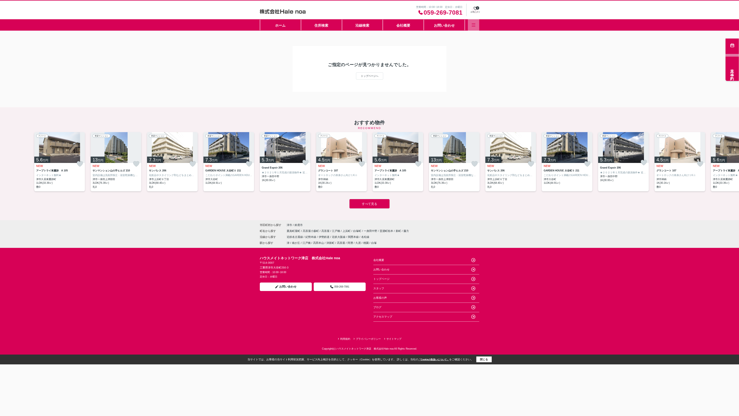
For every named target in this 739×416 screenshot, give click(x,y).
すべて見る (369, 203)
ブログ (377, 307)
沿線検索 (362, 25)
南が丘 (296, 242)
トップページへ (369, 76)
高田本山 (318, 242)
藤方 (406, 230)
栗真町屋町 (294, 230)
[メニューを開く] (473, 25)
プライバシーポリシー (368, 338)
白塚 (374, 242)
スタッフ (378, 288)
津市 (289, 224)
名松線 (365, 236)
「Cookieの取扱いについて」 (433, 359)
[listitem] (285, 161)
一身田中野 (371, 230)
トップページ (381, 278)
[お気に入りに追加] (80, 164)
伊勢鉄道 (324, 236)
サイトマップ (393, 338)
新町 (399, 230)
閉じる (484, 359)
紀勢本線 (311, 236)
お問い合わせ (444, 25)
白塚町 (357, 230)
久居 (358, 242)
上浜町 (347, 230)
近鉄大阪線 (339, 236)
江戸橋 (336, 230)
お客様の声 (380, 297)
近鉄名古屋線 (295, 236)
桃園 (366, 242)
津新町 (330, 242)
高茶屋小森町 (311, 230)
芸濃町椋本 (387, 230)
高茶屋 (325, 230)
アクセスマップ (382, 316)
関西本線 (353, 236)
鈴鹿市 (299, 224)
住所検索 (321, 25)
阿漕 (350, 242)
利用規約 (345, 338)
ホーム (280, 25)
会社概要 (403, 25)
